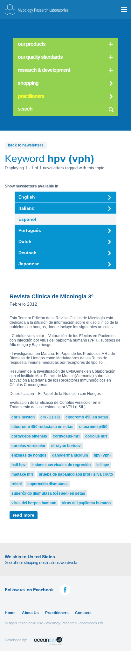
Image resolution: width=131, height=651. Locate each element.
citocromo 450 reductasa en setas (42, 426)
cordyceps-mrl (66, 436)
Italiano (26, 208)
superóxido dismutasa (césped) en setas (48, 493)
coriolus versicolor (28, 446)
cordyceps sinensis (29, 436)
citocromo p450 (93, 426)
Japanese (28, 263)
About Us (30, 613)
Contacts (83, 613)
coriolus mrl (96, 436)
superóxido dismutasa (47, 484)
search (111, 109)
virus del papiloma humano (86, 503)
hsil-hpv (18, 465)
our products (31, 44)
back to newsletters (26, 145)
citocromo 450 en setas (87, 417)
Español (27, 219)
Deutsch (27, 252)
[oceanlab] (48, 641)
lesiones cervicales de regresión (61, 465)
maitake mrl (22, 474)
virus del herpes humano (33, 503)
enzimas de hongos (28, 455)
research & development (44, 70)
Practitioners (57, 613)
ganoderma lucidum (70, 455)
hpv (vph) (102, 455)
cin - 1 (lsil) (50, 417)
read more (23, 515)
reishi (16, 484)
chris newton (23, 417)
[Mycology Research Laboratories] (36, 9)
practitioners (31, 96)
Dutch (24, 241)
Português (29, 230)
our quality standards (40, 57)
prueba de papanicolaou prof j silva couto (76, 474)
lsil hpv (102, 465)
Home (10, 613)
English (26, 197)
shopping (28, 83)
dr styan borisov (66, 446)
